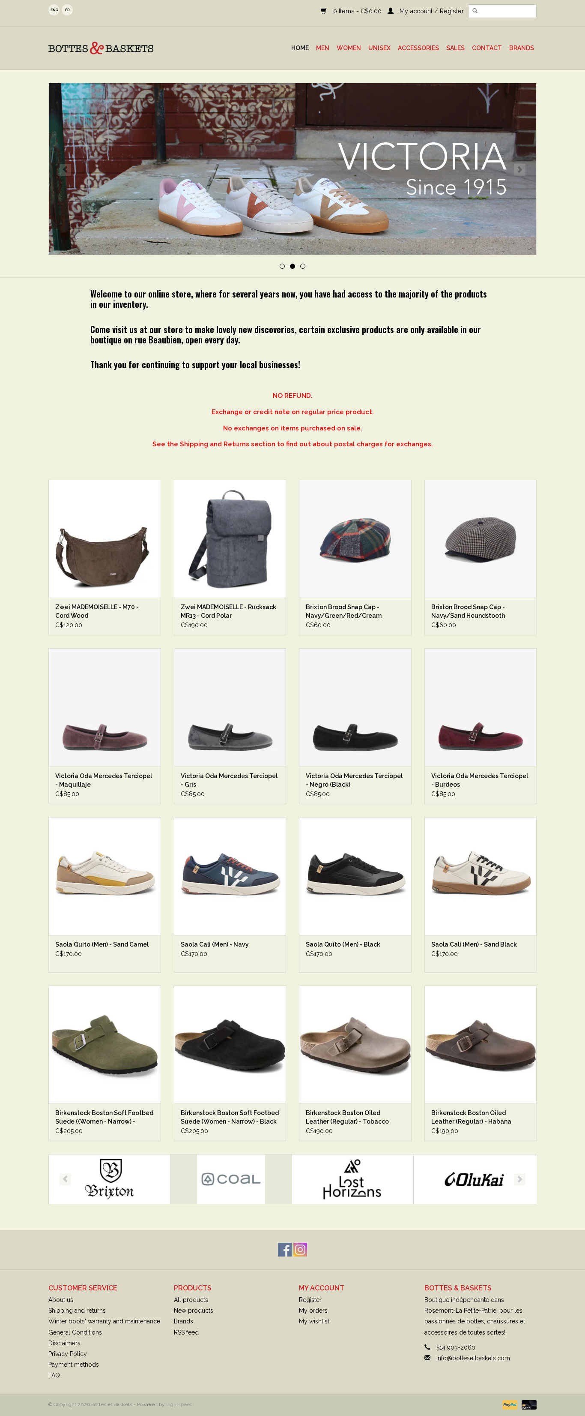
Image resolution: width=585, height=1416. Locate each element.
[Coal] (109, 1179)
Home (300, 48)
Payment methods (73, 1364)
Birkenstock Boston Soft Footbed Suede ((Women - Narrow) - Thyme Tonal (104, 1117)
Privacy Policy (67, 1353)
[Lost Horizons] (231, 1179)
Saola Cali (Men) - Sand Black (474, 944)
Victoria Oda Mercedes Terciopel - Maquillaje (103, 780)
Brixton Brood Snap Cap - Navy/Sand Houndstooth (468, 611)
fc (67, 9)
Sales (455, 48)
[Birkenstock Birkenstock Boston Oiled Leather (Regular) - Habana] (480, 1044)
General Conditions (75, 1332)
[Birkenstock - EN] (292, 169)
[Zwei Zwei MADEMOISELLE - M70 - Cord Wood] (104, 539)
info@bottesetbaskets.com (473, 1358)
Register (310, 1299)
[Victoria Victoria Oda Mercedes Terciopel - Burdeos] (480, 707)
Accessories (418, 48)
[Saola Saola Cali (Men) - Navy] (230, 876)
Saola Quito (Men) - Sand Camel (102, 944)
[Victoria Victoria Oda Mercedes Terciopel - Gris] (230, 707)
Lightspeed (179, 1404)
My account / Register (431, 11)
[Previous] (65, 170)
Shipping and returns (77, 1310)
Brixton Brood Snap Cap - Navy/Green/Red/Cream (344, 611)
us (54, 9)
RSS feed (186, 1332)
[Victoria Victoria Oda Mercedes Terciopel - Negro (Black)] (355, 707)
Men (322, 48)
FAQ (54, 1375)
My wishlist (314, 1321)
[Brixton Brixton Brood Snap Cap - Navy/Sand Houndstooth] (480, 539)
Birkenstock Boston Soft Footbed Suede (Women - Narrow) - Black (230, 1117)
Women (349, 48)
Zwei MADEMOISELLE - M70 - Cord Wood (97, 611)
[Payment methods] (509, 1405)
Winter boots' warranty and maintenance (104, 1321)
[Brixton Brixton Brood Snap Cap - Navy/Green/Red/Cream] (355, 539)
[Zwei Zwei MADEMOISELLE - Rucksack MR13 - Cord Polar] (230, 539)
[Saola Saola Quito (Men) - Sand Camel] (104, 876)
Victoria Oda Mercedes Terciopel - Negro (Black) (354, 780)
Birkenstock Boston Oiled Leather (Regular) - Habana (471, 1117)
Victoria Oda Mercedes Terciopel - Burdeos (479, 780)
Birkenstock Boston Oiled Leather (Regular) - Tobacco (347, 1117)
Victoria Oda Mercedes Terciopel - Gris (229, 780)
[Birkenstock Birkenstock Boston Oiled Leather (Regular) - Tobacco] (355, 1044)
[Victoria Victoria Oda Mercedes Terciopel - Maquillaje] (104, 707)
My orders (313, 1310)
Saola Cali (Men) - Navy (215, 944)
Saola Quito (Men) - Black (343, 944)
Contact (487, 48)
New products (193, 1310)
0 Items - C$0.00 (357, 11)
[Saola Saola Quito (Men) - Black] (355, 876)
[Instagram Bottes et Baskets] (300, 1250)
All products (191, 1299)
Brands (521, 48)
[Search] (475, 11)
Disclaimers (64, 1343)
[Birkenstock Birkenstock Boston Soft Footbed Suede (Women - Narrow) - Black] (230, 1044)
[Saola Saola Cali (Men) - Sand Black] (480, 876)
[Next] (519, 170)
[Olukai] (352, 1179)
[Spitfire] (474, 1179)
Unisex (379, 48)
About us (60, 1299)
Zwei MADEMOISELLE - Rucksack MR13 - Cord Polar (228, 611)
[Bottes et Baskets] (121, 48)
